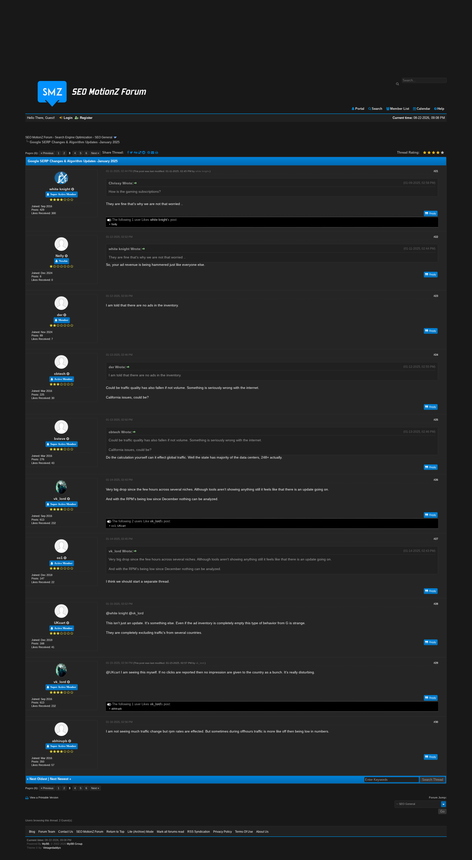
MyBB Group (74, 843)
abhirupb (116, 708)
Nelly (114, 224)
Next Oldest (38, 779)
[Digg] (135, 152)
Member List (399, 109)
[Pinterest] (149, 152)
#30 (436, 721)
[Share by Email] (153, 152)
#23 (436, 295)
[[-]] (109, 220)
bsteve (59, 439)
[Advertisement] (236, 36)
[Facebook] (128, 152)
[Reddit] (143, 152)
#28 (436, 603)
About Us (262, 831)
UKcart (121, 525)
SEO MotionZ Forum (38, 137)
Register (86, 118)
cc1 (113, 525)
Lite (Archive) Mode (141, 831)
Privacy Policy (222, 831)
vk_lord (60, 499)
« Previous (47, 153)
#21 (436, 171)
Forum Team (46, 831)
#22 (436, 236)
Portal (359, 109)
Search (377, 109)
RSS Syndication (198, 831)
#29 (436, 662)
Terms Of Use (244, 831)
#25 (436, 419)
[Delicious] (139, 152)
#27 (436, 538)
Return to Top (115, 831)
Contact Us (65, 831)
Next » (95, 153)
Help (440, 109)
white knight (59, 189)
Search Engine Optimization (73, 137)
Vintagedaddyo (52, 847)
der (59, 315)
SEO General (103, 137)
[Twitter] (131, 152)
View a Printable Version (44, 797)
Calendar (423, 109)
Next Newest (59, 779)
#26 (436, 479)
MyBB (45, 843)
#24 (436, 354)
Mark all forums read (170, 831)
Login (68, 118)
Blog (32, 831)
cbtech (60, 374)
